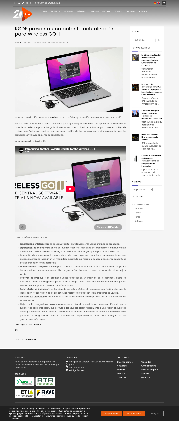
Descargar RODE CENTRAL (28, 324)
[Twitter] (23, 3)
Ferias (137, 212)
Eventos (138, 208)
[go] (158, 40)
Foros (137, 216)
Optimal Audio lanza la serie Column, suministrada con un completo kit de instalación (151, 160)
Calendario (122, 377)
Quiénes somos (125, 361)
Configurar (155, 413)
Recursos (145, 377)
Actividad (122, 365)
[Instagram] (27, 3)
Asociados (146, 361)
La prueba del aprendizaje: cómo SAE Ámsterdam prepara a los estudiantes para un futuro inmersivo (152, 89)
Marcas (121, 369)
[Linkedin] (19, 3)
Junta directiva (148, 365)
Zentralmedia (31, 339)
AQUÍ (41, 413)
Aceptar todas (111, 413)
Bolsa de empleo (149, 369)
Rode (24, 339)
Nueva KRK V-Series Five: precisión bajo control (150, 137)
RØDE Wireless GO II (53, 117)
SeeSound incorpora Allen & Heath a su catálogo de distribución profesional (152, 114)
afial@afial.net (54, 3)
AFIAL (20, 43)
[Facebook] (15, 3)
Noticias (64, 43)
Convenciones (141, 204)
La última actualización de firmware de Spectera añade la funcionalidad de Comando (151, 60)
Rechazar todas (134, 413)
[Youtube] (30, 3)
